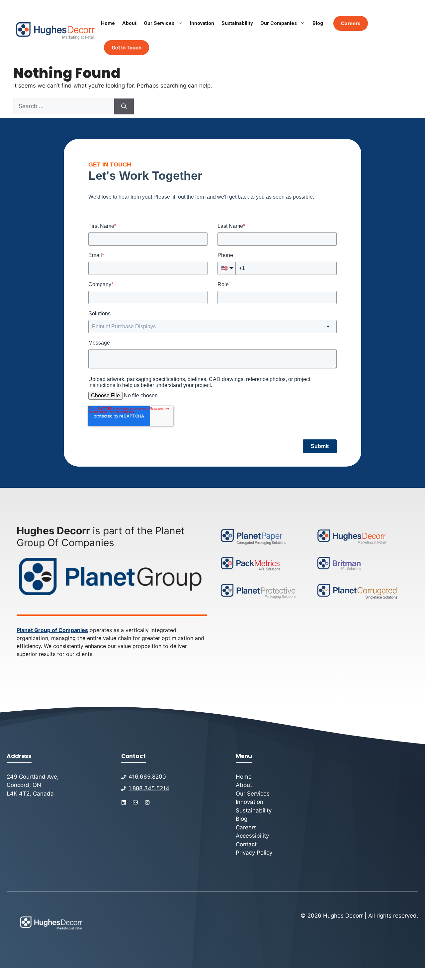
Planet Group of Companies (52, 630)
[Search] (124, 106)
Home (108, 23)
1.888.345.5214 (148, 788)
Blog (317, 23)
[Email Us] (135, 802)
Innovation (202, 23)
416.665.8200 (147, 776)
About (129, 23)
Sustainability (237, 23)
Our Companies (278, 23)
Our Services (159, 23)
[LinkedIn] (123, 802)
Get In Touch (126, 47)
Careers (350, 23)
